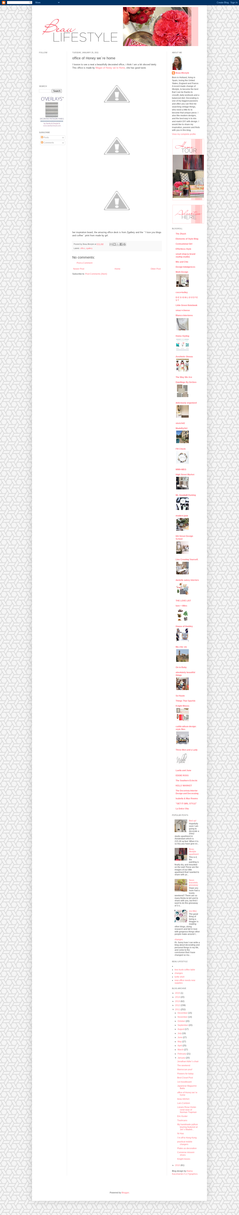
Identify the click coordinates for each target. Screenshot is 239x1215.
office (82, 248)
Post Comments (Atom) (96, 274)
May (180, 1041)
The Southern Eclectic (187, 780)
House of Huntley (184, 626)
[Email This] (111, 244)
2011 (178, 1009)
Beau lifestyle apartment (194, 851)
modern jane (182, 516)
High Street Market (185, 474)
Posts (46, 137)
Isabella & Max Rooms (187, 798)
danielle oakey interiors (187, 580)
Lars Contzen (183, 1103)
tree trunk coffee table (185, 969)
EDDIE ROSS (182, 775)
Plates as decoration (187, 1148)
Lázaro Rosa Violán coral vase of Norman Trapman (187, 1109)
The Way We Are (184, 377)
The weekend (183, 1065)
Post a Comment (84, 263)
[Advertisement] (49, 201)
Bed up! (192, 820)
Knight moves (183, 1159)
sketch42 (180, 423)
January (182, 1058)
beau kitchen (183, 1099)
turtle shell (179, 977)
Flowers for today (185, 1073)
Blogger (125, 1192)
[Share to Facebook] (121, 244)
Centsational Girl (184, 244)
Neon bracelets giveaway (193, 882)
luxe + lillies (181, 606)
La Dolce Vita (182, 808)
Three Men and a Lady (187, 750)
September (183, 1025)
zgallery (89, 248)
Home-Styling (182, 336)
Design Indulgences (185, 267)
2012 (178, 1005)
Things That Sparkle (185, 701)
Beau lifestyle (182, 73)
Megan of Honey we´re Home (110, 67)
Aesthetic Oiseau (184, 356)
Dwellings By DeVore (186, 382)
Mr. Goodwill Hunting (186, 495)
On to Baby (181, 667)
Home (117, 269)
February (182, 1054)
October (182, 1021)
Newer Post (78, 269)
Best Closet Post (185, 1077)
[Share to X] (118, 244)
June (180, 1037)
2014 (178, 997)
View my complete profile (184, 134)
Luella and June (183, 770)
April (180, 1045)
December (183, 1013)
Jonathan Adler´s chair (188, 1061)
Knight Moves (182, 706)
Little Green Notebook (186, 305)
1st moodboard (184, 1082)
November (183, 1017)
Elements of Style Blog (187, 239)
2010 (178, 1165)
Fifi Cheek (181, 449)
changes (179, 939)
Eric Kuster (182, 1116)
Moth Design (182, 272)
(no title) (193, 911)
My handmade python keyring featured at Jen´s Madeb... (187, 1127)
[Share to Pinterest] (124, 244)
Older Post (156, 269)
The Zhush (181, 234)
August (181, 1029)
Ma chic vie (181, 647)
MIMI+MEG (181, 469)
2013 (178, 1001)
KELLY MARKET (184, 785)
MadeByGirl (181, 428)
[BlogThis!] (114, 244)
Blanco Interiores (184, 315)
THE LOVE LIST (183, 600)
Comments (48, 142)
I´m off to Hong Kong (187, 1137)
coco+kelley (182, 292)
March (181, 1049)
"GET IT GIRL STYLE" (186, 803)
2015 (178, 993)
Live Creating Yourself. (187, 559)
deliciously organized (186, 403)
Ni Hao (180, 1133)
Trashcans (182, 1120)
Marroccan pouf (184, 1069)
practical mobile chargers (184, 1143)
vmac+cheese (183, 310)
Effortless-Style (183, 249)
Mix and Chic (182, 262)
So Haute (180, 696)
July (180, 1033)
